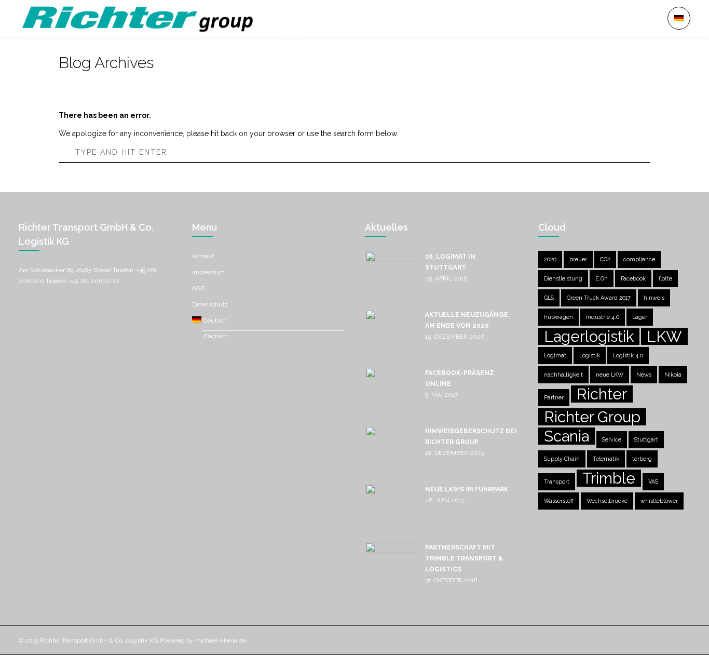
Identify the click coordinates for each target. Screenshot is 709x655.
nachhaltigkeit (563, 374)
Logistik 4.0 (628, 355)
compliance (639, 259)
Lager (639, 317)
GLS (549, 298)
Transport (556, 481)
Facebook (633, 278)
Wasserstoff (559, 501)
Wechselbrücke (607, 501)
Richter (602, 394)
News (643, 374)
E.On (601, 278)
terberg (642, 459)
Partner (554, 397)
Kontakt (203, 256)
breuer (578, 259)
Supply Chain (562, 459)
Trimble (608, 478)
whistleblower (659, 501)
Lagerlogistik (589, 336)
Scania (566, 436)
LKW (664, 336)
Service (611, 439)
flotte (665, 278)
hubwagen (558, 317)
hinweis (654, 298)
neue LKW (609, 374)
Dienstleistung (563, 278)
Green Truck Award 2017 (599, 298)
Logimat (555, 355)
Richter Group (592, 416)
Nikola (672, 374)
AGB (198, 288)
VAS (653, 481)
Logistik (589, 355)
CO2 (605, 259)
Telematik (606, 459)
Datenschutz (210, 304)
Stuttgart (646, 439)
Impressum (208, 272)
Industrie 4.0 (602, 317)
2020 (550, 259)
